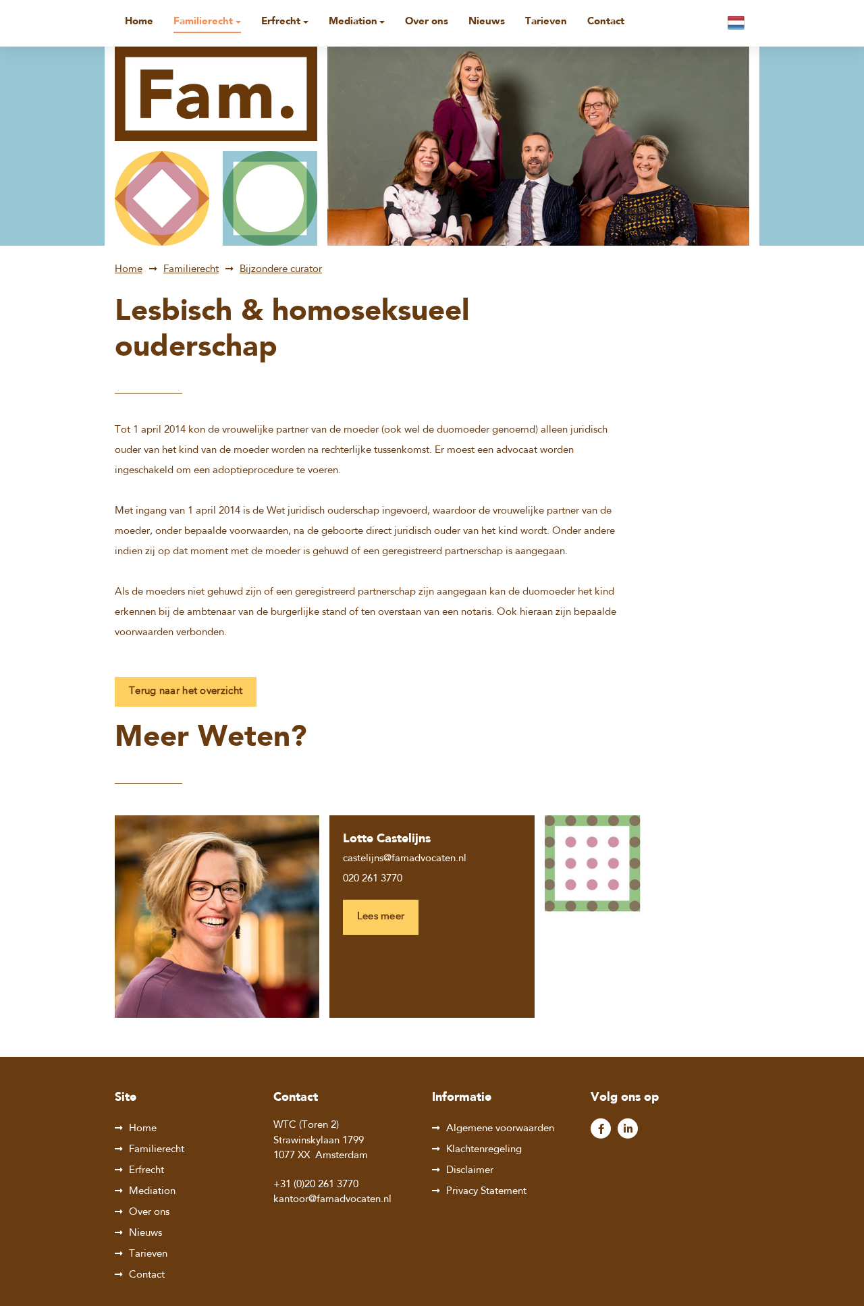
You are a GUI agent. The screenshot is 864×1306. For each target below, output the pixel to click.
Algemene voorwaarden (500, 1129)
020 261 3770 (372, 879)
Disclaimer (469, 1171)
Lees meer (381, 917)
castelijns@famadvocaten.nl (404, 859)
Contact (605, 22)
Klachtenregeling (484, 1150)
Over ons (426, 22)
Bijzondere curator (281, 270)
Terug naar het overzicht (185, 691)
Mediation (353, 22)
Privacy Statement (486, 1192)
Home (139, 22)
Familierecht (203, 22)
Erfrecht (280, 22)
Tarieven (546, 22)
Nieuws (486, 22)
